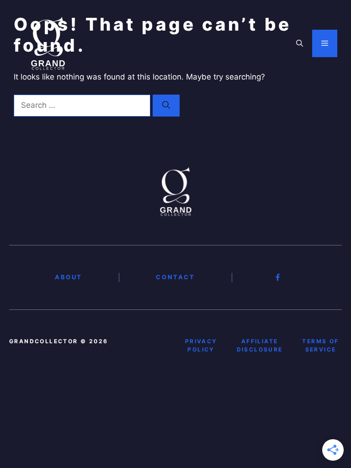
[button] (299, 43)
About (68, 277)
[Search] (166, 106)
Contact (175, 277)
